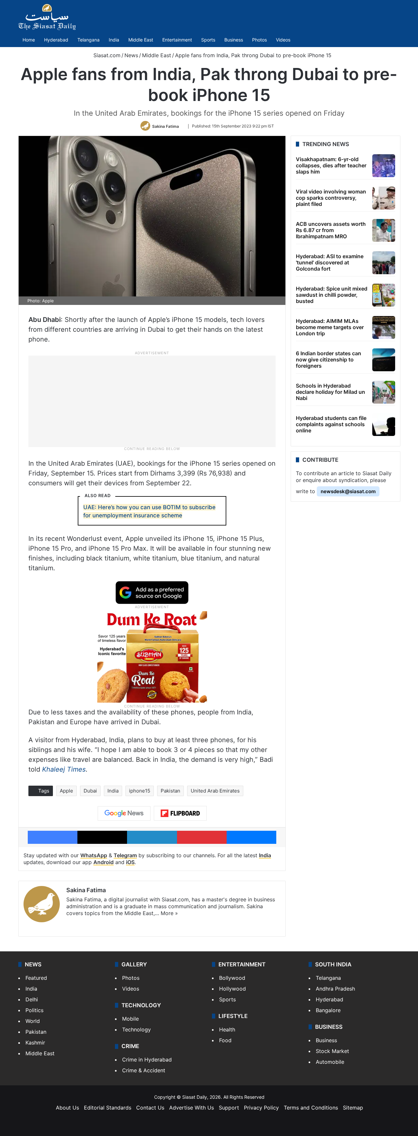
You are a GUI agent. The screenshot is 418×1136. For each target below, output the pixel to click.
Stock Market (332, 1051)
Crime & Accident (143, 1070)
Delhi (31, 999)
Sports (208, 39)
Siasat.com (106, 55)
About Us (67, 1107)
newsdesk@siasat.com (348, 491)
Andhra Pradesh (335, 988)
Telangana (88, 39)
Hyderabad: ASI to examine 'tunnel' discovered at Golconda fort (329, 262)
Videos (283, 39)
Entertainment (177, 39)
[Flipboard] (180, 813)
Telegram (125, 855)
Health (227, 1029)
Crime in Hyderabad (147, 1059)
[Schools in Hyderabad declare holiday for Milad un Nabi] (383, 392)
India (114, 39)
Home (29, 39)
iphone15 (139, 791)
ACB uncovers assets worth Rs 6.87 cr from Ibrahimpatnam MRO (331, 230)
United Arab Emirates (215, 791)
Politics (34, 1010)
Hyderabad (56, 39)
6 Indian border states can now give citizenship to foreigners (328, 359)
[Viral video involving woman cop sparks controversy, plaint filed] (383, 198)
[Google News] (124, 813)
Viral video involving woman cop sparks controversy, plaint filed (331, 197)
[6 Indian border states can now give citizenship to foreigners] (383, 359)
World (32, 1021)
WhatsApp (93, 855)
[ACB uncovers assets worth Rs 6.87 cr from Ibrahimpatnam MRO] (383, 230)
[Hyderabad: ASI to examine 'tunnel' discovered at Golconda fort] (383, 262)
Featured (36, 978)
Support (229, 1107)
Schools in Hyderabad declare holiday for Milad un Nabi (330, 391)
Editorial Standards (107, 1107)
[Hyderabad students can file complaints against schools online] (383, 424)
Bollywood (232, 978)
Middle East (140, 39)
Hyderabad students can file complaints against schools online (331, 424)
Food (225, 1040)
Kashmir (35, 1042)
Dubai (90, 791)
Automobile (330, 1062)
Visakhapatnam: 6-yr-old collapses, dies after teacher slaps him (331, 165)
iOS (130, 862)
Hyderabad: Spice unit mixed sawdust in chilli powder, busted (331, 294)
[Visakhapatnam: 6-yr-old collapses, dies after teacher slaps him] (383, 165)
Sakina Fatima (165, 126)
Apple (66, 791)
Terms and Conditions (311, 1107)
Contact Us (150, 1107)
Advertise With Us (191, 1107)
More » (169, 913)
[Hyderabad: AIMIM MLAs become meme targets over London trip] (383, 327)
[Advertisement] (152, 400)
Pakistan (170, 791)
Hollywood (232, 988)
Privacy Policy (261, 1107)
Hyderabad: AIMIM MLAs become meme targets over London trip (330, 327)
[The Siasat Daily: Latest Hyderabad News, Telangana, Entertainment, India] (47, 17)
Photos (259, 39)
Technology (136, 1029)
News (131, 55)
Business (233, 39)
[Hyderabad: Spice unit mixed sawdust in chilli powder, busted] (383, 295)
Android (103, 862)
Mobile (130, 1018)
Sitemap (353, 1107)
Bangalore (328, 1010)
